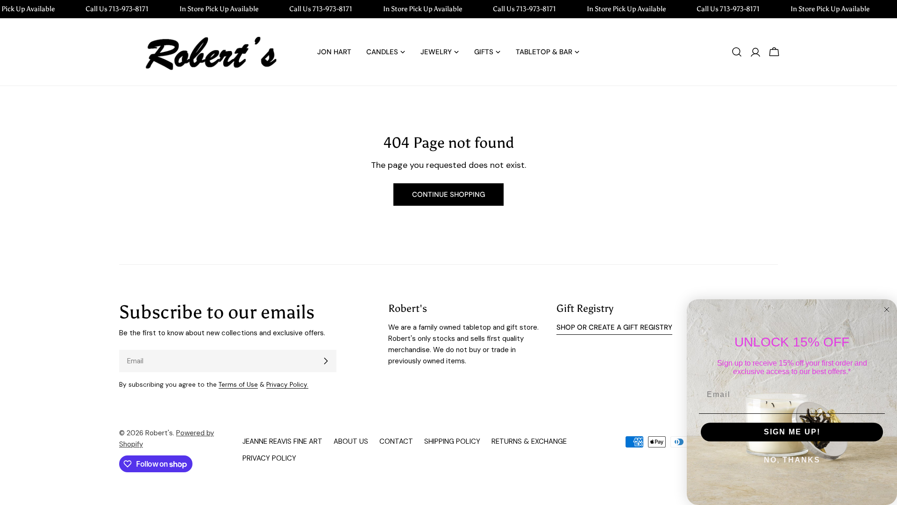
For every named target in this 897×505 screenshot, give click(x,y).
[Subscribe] (325, 361)
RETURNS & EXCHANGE (529, 441)
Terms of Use (238, 385)
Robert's (159, 433)
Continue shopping (448, 194)
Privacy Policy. (287, 385)
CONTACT (396, 441)
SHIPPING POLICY (452, 441)
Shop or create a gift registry (614, 327)
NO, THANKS (792, 460)
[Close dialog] (886, 309)
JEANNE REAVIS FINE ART (282, 441)
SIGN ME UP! (792, 432)
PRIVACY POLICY (269, 458)
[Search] (736, 52)
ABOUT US (351, 441)
